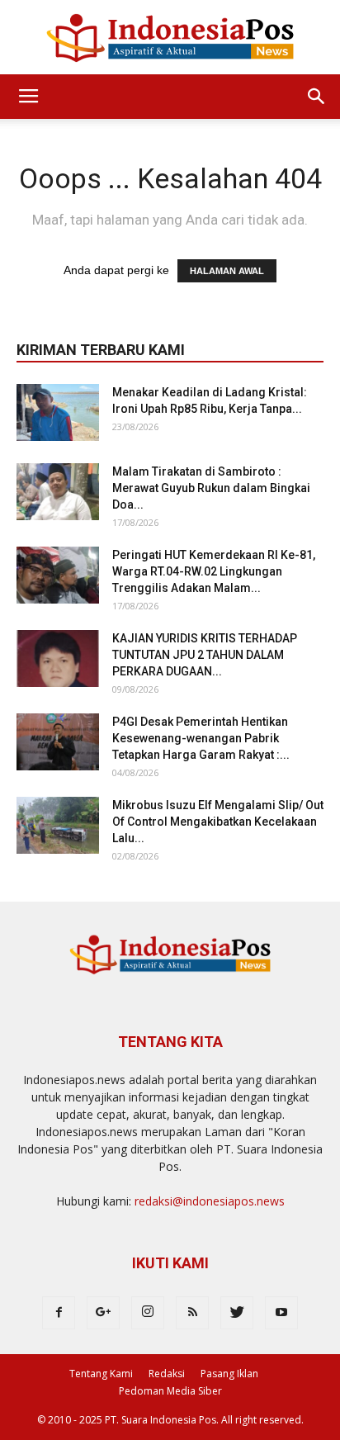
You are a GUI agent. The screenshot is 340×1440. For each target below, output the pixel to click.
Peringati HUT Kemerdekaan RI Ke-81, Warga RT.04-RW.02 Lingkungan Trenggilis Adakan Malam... (213, 571)
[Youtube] (281, 1312)
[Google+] (103, 1312)
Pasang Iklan (229, 1374)
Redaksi (167, 1374)
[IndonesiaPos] (170, 38)
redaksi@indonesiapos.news (210, 1201)
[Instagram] (147, 1312)
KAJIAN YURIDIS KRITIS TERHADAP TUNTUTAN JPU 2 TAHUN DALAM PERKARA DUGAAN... (204, 655)
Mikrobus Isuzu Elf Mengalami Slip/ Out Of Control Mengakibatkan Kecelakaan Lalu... (217, 821)
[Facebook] (58, 1312)
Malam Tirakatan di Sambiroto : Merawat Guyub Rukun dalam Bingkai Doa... (211, 488)
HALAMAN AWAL (227, 271)
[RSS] (192, 1312)
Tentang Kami (101, 1374)
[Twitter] (236, 1312)
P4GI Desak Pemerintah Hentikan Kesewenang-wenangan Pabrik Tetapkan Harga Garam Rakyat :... (201, 738)
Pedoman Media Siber (170, 1391)
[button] (317, 96)
